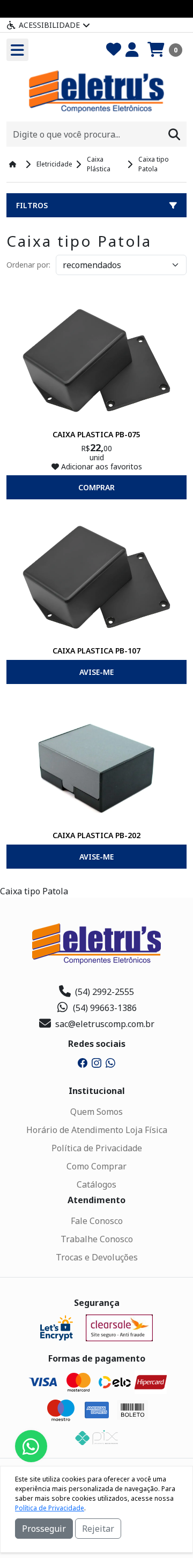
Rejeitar (98, 1528)
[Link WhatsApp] (110, 1062)
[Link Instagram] (96, 1062)
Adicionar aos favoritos (100, 466)
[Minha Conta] (132, 49)
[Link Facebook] (82, 1062)
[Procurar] (174, 134)
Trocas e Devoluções (97, 1257)
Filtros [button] (32, 205)
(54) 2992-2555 (104, 992)
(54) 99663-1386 (105, 1008)
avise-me (96, 672)
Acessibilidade (49, 25)
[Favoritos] (113, 50)
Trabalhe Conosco (97, 1239)
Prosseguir (44, 1528)
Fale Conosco (97, 1221)
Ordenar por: (28, 265)
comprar (96, 487)
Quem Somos (96, 1112)
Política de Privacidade (96, 1148)
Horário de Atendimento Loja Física (96, 1130)
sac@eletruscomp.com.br (104, 1024)
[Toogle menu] (17, 50)
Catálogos (96, 1184)
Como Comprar (96, 1166)
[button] (165, 50)
